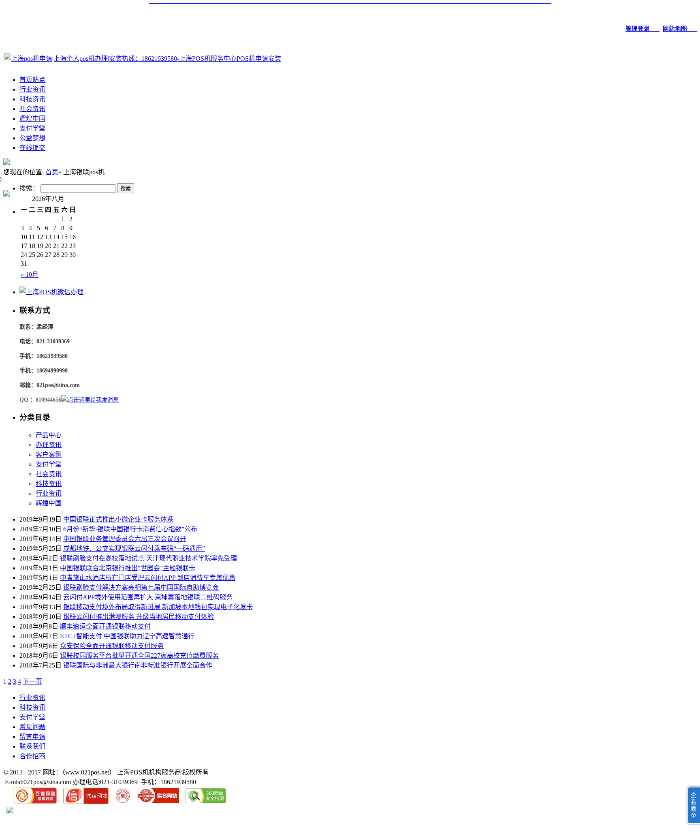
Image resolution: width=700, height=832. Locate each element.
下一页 (32, 681)
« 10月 (29, 274)
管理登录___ (642, 29)
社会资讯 (32, 108)
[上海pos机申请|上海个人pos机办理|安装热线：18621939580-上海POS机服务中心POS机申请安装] (142, 58)
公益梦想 (32, 138)
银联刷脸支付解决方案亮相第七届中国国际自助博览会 (141, 587)
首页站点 (32, 79)
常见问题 (32, 726)
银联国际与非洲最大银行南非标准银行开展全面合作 (137, 665)
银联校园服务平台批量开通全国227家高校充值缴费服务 (139, 655)
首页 (51, 172)
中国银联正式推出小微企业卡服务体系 (118, 519)
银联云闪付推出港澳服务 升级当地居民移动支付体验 (138, 616)
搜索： (29, 188)
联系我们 (32, 746)
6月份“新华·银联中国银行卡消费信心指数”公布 (130, 529)
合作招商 (32, 756)
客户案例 (49, 454)
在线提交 (32, 147)
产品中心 (49, 435)
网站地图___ (680, 29)
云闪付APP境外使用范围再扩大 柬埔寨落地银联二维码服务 (148, 597)
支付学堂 (32, 128)
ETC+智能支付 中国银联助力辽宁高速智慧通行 (127, 636)
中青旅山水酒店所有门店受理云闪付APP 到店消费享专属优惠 (147, 577)
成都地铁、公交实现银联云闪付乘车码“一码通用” (134, 548)
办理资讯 (49, 444)
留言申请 (32, 736)
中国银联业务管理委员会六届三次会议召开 (124, 538)
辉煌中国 (32, 118)
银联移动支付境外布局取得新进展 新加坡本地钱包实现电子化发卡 (158, 606)
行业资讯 (32, 89)
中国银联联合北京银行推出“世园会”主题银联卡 (127, 568)
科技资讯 (32, 99)
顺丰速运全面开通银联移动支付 (105, 626)
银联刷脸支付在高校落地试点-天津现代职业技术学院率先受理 (148, 558)
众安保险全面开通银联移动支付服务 (112, 645)
